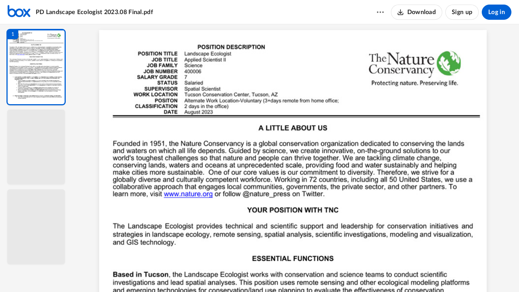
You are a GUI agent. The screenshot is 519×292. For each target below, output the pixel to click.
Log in (496, 12)
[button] (36, 67)
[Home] (19, 12)
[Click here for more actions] (380, 12)
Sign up (462, 12)
